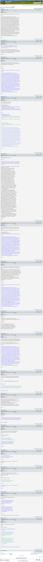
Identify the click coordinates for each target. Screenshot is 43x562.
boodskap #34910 (14, 58)
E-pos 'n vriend (2, 8)
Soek (26, 5)
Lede (31, 5)
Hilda (2, 452)
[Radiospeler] (41, 1)
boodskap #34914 (7, 155)
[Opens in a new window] (40, 1)
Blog (24, 5)
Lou (2, 412)
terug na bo (21, 555)
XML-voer (40, 556)
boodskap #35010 (7, 411)
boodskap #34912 (7, 58)
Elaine (2, 373)
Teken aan (38, 5)
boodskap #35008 (7, 372)
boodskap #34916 (7, 262)
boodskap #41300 (7, 468)
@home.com (9, 157)
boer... (2, 59)
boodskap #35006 (14, 411)
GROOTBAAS (3, 224)
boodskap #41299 (7, 451)
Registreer (34, 5)
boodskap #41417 (7, 519)
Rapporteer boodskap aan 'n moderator (38, 55)
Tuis (41, 5)
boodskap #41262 (7, 426)
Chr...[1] (3, 263)
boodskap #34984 (7, 312)
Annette (3, 427)
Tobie (2, 313)
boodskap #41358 (7, 493)
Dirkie (2, 494)
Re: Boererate (3, 41)
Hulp (29, 5)
